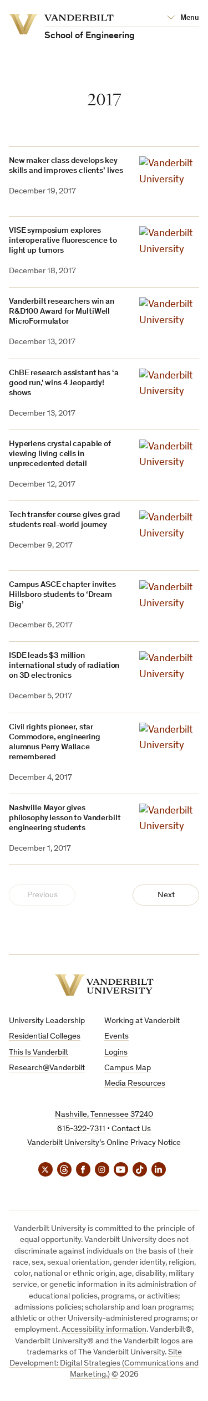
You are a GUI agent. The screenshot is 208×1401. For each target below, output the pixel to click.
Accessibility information (104, 1330)
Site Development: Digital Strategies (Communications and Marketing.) (104, 1363)
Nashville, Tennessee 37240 (104, 1115)
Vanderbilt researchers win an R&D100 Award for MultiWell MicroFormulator (61, 312)
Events (116, 1036)
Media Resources (134, 1084)
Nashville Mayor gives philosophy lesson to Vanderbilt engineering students (64, 818)
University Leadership (47, 1021)
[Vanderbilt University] (104, 985)
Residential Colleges (44, 1036)
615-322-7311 (81, 1129)
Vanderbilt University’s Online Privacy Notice (104, 1143)
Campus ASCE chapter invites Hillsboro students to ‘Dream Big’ (62, 595)
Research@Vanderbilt (47, 1068)
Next (166, 895)
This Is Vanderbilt (38, 1053)
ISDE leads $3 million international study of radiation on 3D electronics (64, 666)
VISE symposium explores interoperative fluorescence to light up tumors (63, 241)
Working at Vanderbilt (142, 1021)
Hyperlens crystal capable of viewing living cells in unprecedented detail (60, 454)
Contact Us (131, 1129)
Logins (116, 1053)
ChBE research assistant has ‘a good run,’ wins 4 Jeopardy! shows (64, 383)
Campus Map (127, 1068)
